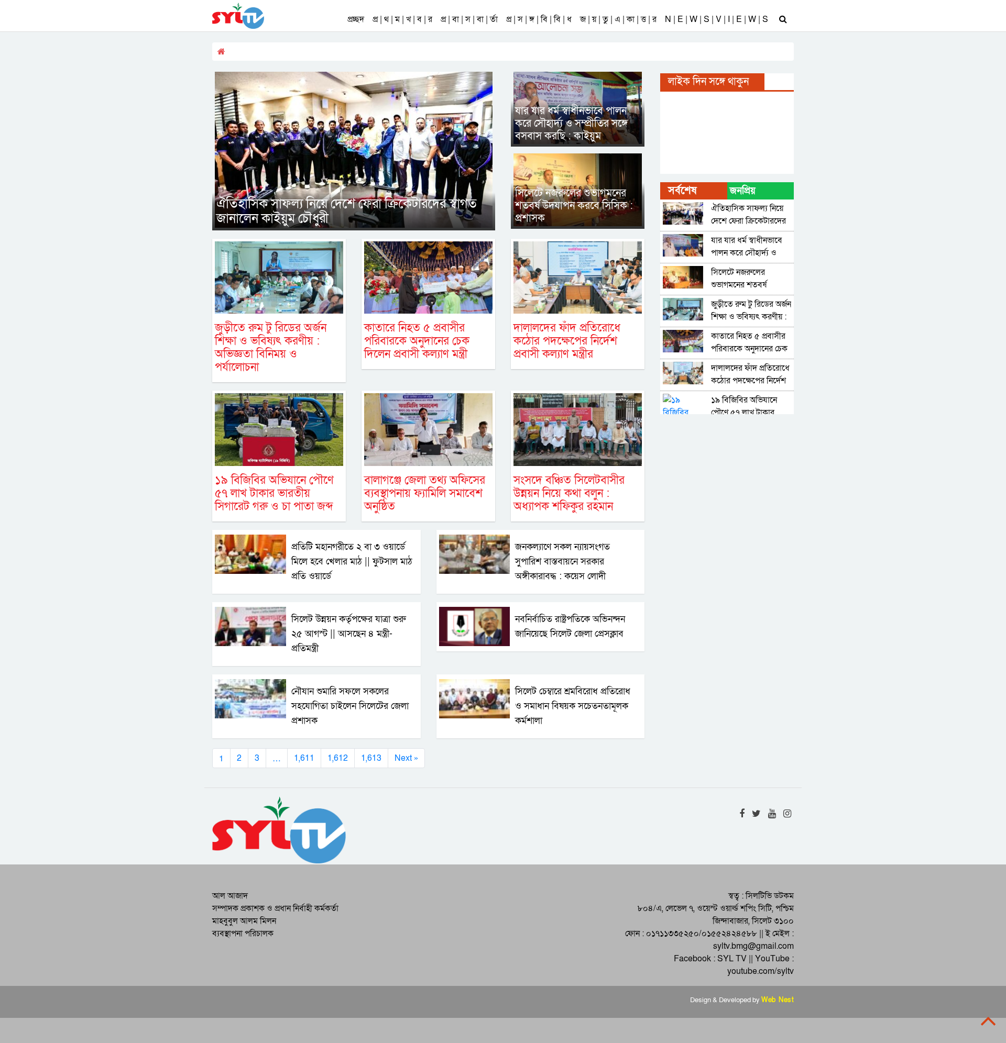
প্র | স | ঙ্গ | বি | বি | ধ (539, 19)
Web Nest (777, 1000)
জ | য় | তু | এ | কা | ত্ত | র (618, 19)
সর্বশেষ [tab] (682, 190)
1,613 (371, 758)
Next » (406, 758)
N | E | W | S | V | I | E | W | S (716, 19)
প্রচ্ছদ (355, 19)
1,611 (304, 758)
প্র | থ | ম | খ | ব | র (402, 19)
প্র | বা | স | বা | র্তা (469, 19)
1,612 (337, 758)
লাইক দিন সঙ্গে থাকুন (708, 81)
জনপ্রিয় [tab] (743, 191)
